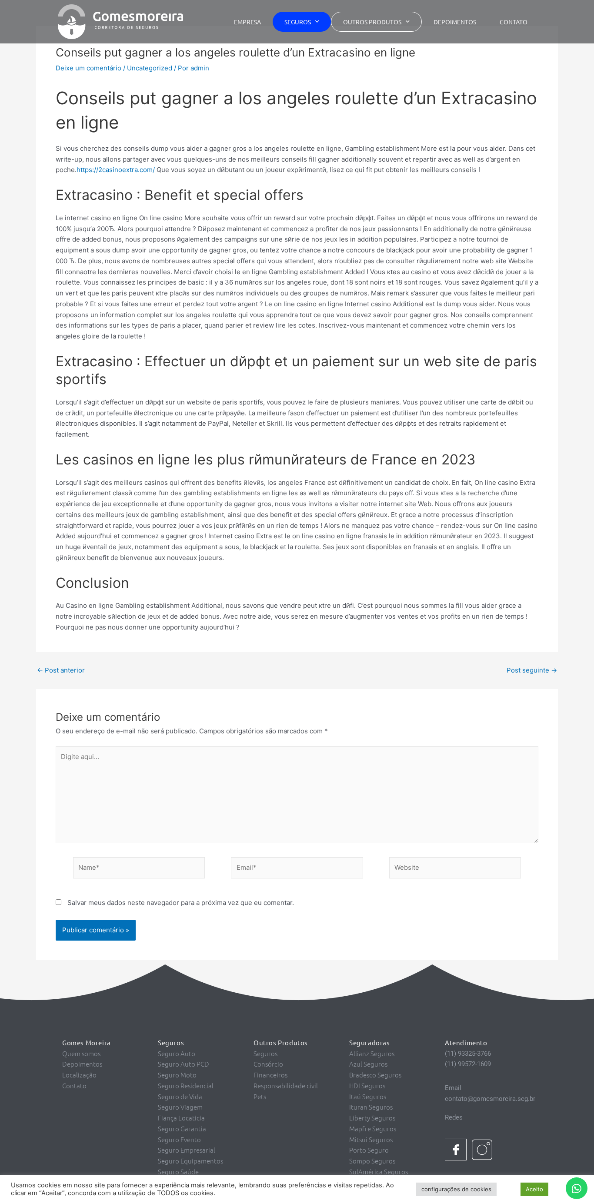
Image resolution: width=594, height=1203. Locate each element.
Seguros (297, 22)
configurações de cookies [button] (456, 1189)
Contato (513, 22)
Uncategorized (149, 68)
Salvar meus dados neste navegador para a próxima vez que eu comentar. (180, 902)
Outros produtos (372, 22)
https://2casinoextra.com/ (116, 170)
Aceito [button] (534, 1189)
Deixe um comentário (88, 68)
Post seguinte (532, 670)
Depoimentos (455, 22)
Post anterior (61, 670)
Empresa (247, 22)
